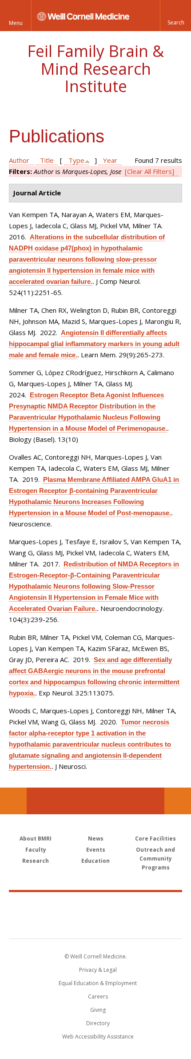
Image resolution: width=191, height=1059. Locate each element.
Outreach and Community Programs (155, 858)
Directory (98, 1023)
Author (19, 160)
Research (35, 861)
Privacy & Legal (98, 970)
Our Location (13, 801)
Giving (98, 1010)
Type (76, 160)
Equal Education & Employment (98, 983)
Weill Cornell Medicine (95, 905)
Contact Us (177, 801)
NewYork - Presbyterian (95, 924)
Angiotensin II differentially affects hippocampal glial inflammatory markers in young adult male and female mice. (94, 344)
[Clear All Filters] (149, 171)
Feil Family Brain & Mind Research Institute (95, 68)
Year (110, 160)
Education (95, 861)
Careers (98, 996)
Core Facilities (155, 838)
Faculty (35, 849)
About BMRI (36, 838)
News (95, 838)
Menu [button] (16, 23)
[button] (175, 15)
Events (95, 849)
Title (47, 160)
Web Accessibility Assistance (98, 1036)
